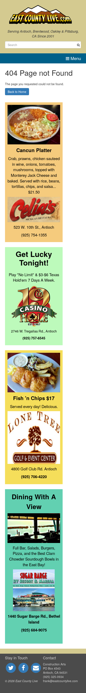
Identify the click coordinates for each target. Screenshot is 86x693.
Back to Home (17, 92)
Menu (75, 58)
